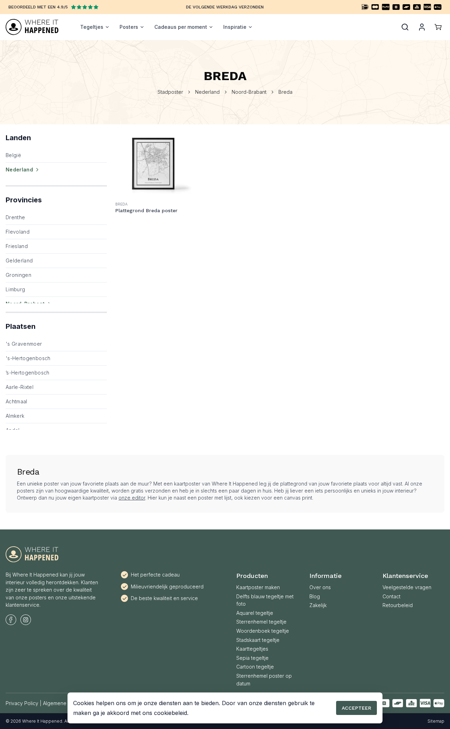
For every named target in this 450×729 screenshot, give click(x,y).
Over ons (320, 587)
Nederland (207, 92)
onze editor (131, 498)
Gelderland (19, 260)
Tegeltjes (91, 27)
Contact (391, 596)
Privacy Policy (22, 703)
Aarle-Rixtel (19, 387)
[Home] (32, 27)
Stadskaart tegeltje (257, 640)
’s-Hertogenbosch (28, 373)
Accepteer (356, 708)
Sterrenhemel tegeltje (261, 622)
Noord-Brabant (249, 92)
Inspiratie (234, 27)
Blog (314, 596)
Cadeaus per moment (180, 27)
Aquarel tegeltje (254, 613)
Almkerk (15, 416)
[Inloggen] (422, 27)
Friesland (17, 246)
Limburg (15, 289)
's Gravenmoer (24, 344)
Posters (129, 27)
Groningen (18, 275)
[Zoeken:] (405, 27)
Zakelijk (318, 605)
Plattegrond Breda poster (146, 210)
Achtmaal (16, 401)
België (13, 155)
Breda (285, 92)
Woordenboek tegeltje (262, 631)
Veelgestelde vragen (406, 587)
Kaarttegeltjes (252, 649)
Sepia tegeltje (252, 658)
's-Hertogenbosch (28, 358)
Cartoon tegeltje (255, 667)
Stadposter (170, 92)
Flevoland (18, 232)
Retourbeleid (397, 605)
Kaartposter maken (258, 587)
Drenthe (15, 217)
